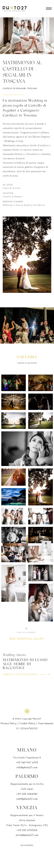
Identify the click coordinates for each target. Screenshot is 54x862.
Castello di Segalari (13, 196)
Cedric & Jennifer (12, 188)
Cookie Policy (27, 723)
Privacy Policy (9, 723)
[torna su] (27, 711)
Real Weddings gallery (27, 639)
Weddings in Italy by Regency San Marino (24, 205)
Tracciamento (45, 723)
